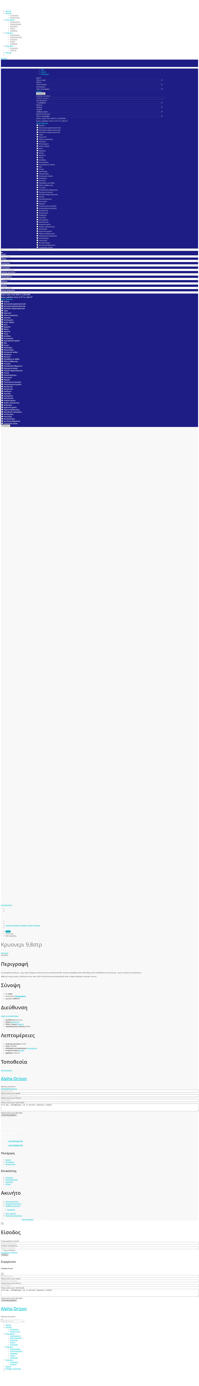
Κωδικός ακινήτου (43, 96)
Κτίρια (8, 1184)
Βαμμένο (42, 151)
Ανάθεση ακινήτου (13, 1206)
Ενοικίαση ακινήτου (13, 1204)
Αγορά (43, 72)
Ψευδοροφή (43, 238)
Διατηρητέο (43, 220)
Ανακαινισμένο (45, 224)
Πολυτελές (43, 240)
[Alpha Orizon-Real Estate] (48, 7)
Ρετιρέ (41, 169)
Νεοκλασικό (43, 222)
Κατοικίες (9, 1182)
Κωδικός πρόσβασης (9, 1246)
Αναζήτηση (40, 93)
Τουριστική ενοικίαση (47, 206)
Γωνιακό (42, 187)
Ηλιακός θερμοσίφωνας (48, 194)
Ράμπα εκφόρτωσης (47, 233)
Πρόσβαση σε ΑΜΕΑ (47, 183)
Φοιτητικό (43, 201)
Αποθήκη (42, 160)
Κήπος (41, 153)
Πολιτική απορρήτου (14, 1216)
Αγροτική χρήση (45, 231)
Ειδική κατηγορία (43, 114)
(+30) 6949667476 (15, 1145)
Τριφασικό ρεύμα (46, 247)
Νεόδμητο (43, 178)
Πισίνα (41, 197)
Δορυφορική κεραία (47, 164)
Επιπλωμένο (44, 144)
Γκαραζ (39, 109)
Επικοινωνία (10, 1164)
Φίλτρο (39, 91)
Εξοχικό (42, 204)
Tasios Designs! (28, 1219)
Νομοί (38, 78)
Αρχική (8, 1160)
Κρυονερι (4, 953)
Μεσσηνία (15, 1022)
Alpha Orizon (14, 1078)
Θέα (40, 167)
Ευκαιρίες (9, 1177)
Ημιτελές (42, 217)
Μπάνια (39, 105)
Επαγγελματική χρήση (48, 208)
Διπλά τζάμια (44, 146)
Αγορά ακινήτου (12, 1201)
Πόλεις (38, 82)
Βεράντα (42, 155)
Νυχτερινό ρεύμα (46, 192)
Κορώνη (20, 1024)
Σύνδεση (5, 1255)
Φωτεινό (42, 181)
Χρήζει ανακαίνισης (47, 227)
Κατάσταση (5, 263)
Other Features (42, 123)
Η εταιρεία (10, 1162)
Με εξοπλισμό (44, 243)
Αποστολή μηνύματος (9, 1115)
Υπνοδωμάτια (41, 100)
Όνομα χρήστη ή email (10, 1241)
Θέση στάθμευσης (46, 185)
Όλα (42, 70)
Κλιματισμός (44, 174)
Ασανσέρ (42, 141)
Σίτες (41, 148)
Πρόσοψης (43, 171)
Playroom (43, 137)
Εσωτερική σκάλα (46, 176)
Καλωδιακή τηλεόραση (48, 236)
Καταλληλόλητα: (45, 199)
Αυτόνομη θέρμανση (47, 245)
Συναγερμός (43, 162)
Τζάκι (41, 135)
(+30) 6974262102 (15, 1141)
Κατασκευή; (43, 213)
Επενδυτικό (43, 210)
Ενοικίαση (45, 74)
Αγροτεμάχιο (20, 996)
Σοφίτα (42, 125)
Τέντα (41, 158)
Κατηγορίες (40, 87)
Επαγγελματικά (12, 1180)
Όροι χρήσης (11, 1213)
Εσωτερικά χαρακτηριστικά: (50, 128)
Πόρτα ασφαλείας (46, 139)
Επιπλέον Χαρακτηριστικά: (49, 132)
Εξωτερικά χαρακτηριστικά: (50, 130)
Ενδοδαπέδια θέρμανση (48, 190)
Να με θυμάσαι (9, 1250)
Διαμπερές (43, 229)
